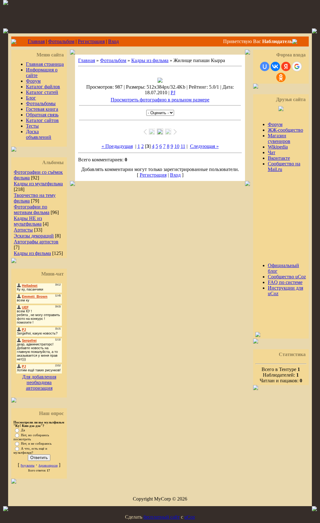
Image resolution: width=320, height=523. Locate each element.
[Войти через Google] (297, 66)
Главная (36, 41)
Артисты (23, 229)
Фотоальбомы (41, 103)
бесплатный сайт (161, 517)
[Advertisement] (274, 214)
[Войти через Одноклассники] (281, 77)
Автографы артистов (36, 241)
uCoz (189, 517)
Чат (271, 152)
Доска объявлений (38, 134)
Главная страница (45, 64)
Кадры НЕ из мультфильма (28, 221)
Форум (33, 81)
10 (176, 146)
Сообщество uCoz (287, 276)
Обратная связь (42, 114)
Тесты (32, 126)
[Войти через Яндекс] (286, 66)
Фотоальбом (61, 41)
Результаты (27, 465)
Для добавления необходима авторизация (39, 382)
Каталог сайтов (42, 120)
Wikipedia (278, 146)
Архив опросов (48, 465)
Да (23, 430)
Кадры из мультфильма (38, 183)
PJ (173, 92)
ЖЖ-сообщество (285, 130)
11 (183, 146)
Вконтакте (279, 158)
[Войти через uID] (264, 66)
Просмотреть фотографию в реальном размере (160, 99)
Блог (31, 97)
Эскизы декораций (34, 235)
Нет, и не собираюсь (36, 443)
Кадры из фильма (32, 253)
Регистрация (91, 41)
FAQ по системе (285, 282)
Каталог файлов (43, 86)
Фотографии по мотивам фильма (31, 209)
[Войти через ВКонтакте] (275, 66)
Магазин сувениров (279, 138)
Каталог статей (42, 92)
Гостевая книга (42, 109)
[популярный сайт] (257, 335)
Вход (113, 41)
